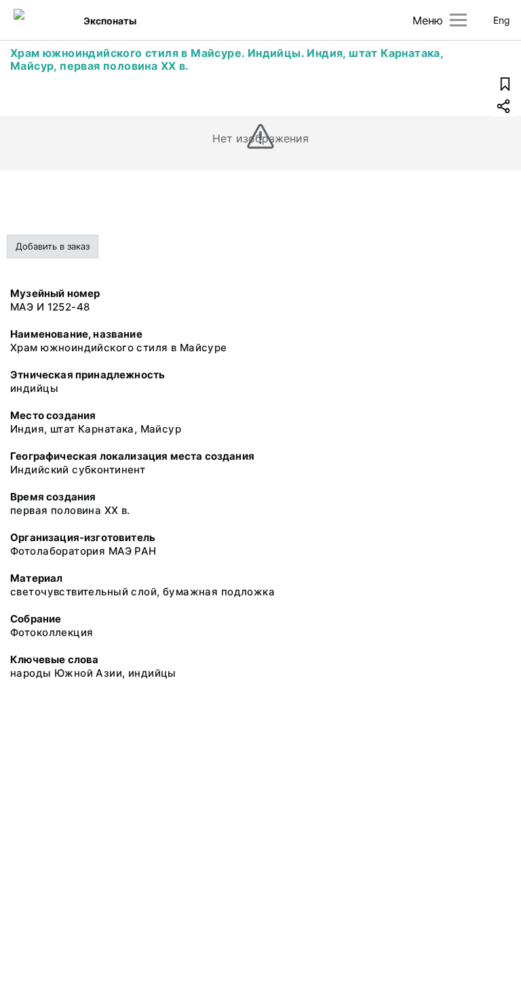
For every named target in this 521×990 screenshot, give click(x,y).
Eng (501, 20)
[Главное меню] (458, 20)
